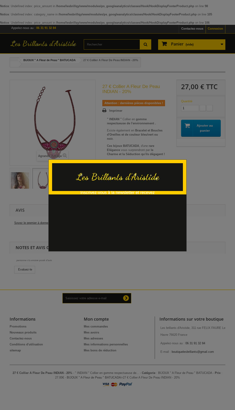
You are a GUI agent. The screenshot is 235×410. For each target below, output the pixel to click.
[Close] (185, 157)
